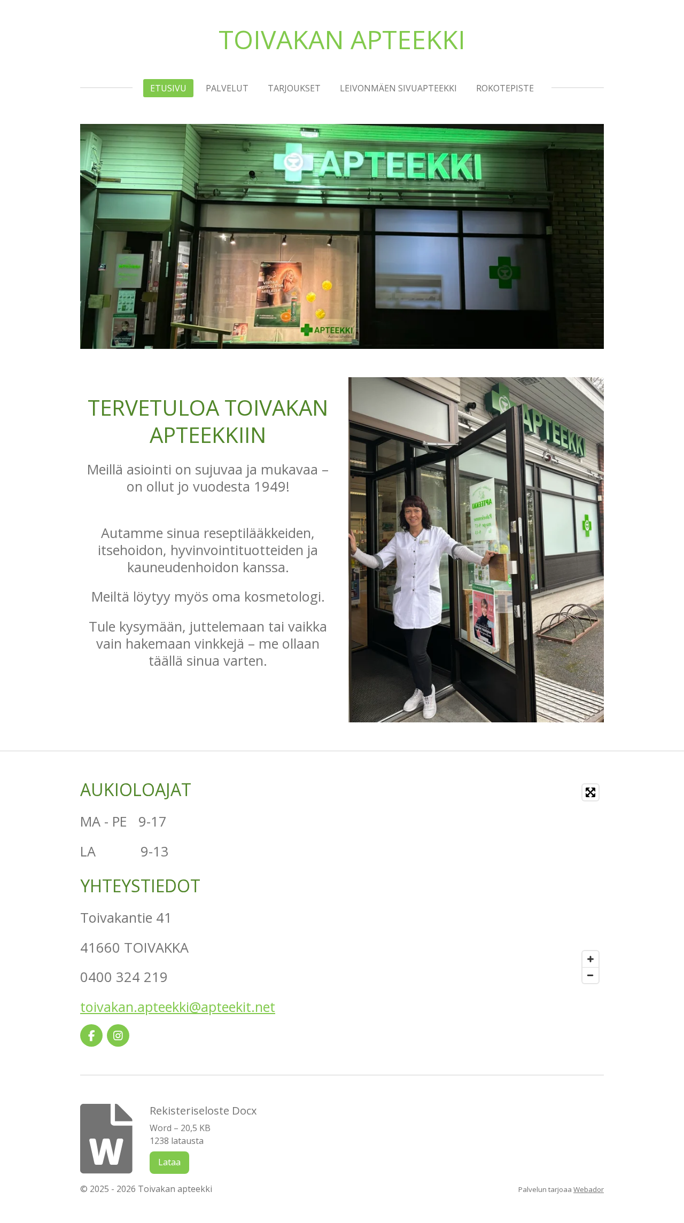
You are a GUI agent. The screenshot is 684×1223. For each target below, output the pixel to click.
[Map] (476, 883)
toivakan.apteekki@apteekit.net (177, 1007)
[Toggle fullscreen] (590, 792)
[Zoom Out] (590, 975)
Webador (588, 1189)
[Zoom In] (590, 959)
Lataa (169, 1162)
